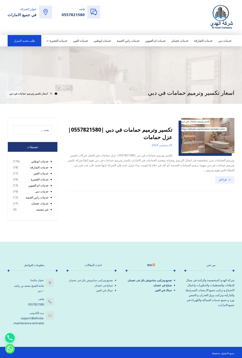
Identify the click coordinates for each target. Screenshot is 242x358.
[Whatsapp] (10, 349)
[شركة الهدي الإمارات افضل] (221, 17)
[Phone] (10, 338)
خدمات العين (41, 173)
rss (149, 265)
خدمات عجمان (40, 203)
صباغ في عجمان (162, 285)
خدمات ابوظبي (40, 161)
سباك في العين (163, 290)
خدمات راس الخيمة (37, 197)
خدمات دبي (42, 191)
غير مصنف (42, 209)
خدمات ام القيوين (38, 185)
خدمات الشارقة (39, 167)
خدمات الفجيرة (40, 179)
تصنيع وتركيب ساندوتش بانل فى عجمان (150, 280)
